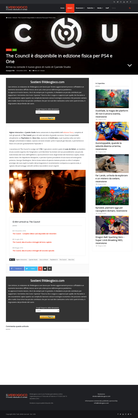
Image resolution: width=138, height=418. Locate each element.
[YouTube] (124, 2)
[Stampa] (50, 269)
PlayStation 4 (53, 259)
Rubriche (90, 8)
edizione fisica (68, 132)
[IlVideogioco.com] (16, 8)
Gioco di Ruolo (44, 259)
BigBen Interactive (21, 259)
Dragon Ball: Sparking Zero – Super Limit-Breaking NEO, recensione (110, 240)
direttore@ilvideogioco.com (101, 396)
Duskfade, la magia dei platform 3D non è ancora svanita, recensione (112, 113)
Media (99, 8)
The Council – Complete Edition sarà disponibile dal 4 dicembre (34, 234)
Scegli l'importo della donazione (47, 109)
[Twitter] (127, 2)
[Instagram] (120, 2)
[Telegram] (117, 2)
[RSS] (114, 2)
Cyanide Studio (33, 259)
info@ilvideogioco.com (101, 403)
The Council (63, 259)
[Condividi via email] (45, 269)
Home (62, 8)
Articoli (69, 8)
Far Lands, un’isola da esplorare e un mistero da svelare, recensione (112, 178)
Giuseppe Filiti (10, 71)
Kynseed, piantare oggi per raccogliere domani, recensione (111, 209)
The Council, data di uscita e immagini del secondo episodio (33, 251)
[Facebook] (130, 2)
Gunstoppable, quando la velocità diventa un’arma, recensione (109, 146)
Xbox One (71, 259)
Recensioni (79, 8)
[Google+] (40, 269)
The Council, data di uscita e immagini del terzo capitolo (32, 242)
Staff (107, 8)
